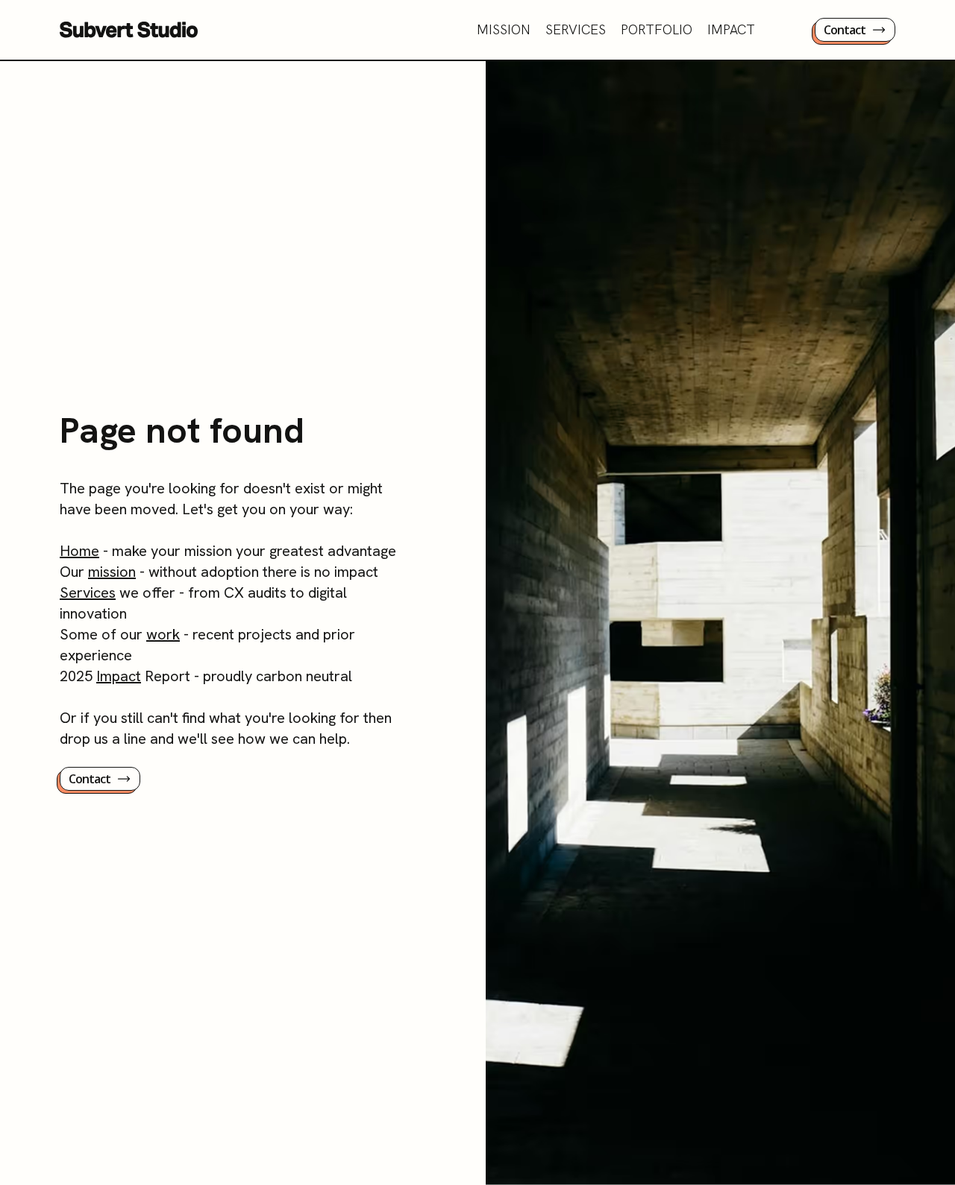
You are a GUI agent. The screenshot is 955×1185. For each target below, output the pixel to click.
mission (112, 571)
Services (88, 592)
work (163, 634)
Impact (118, 676)
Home (79, 550)
